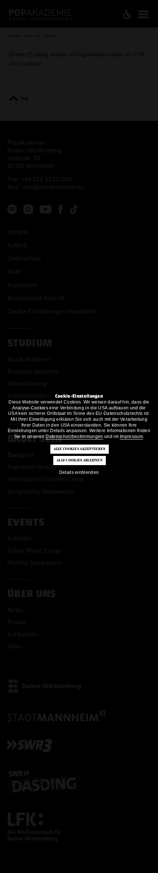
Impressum (131, 436)
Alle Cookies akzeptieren (80, 449)
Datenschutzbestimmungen (74, 436)
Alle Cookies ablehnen (80, 460)
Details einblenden (79, 472)
